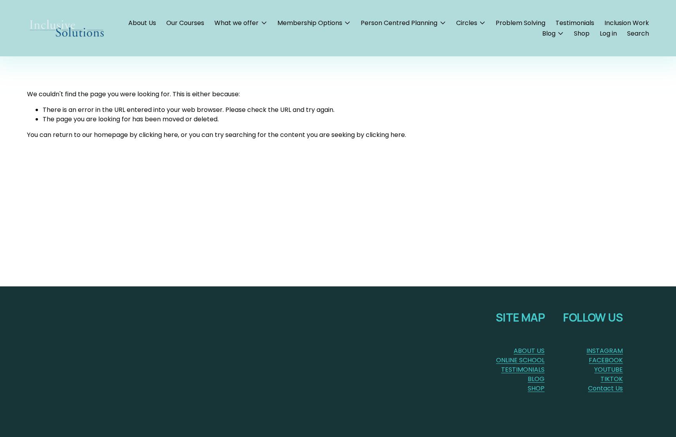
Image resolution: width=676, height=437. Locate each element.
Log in (608, 33)
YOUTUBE (608, 369)
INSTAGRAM (604, 350)
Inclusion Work (626, 22)
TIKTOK (611, 378)
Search (638, 33)
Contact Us (605, 388)
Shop (582, 33)
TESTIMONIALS (523, 369)
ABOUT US (529, 350)
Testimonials (575, 22)
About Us (142, 22)
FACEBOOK (606, 360)
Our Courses (185, 22)
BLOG (536, 378)
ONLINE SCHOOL (520, 360)
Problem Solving (520, 22)
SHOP (536, 388)
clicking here (158, 134)
